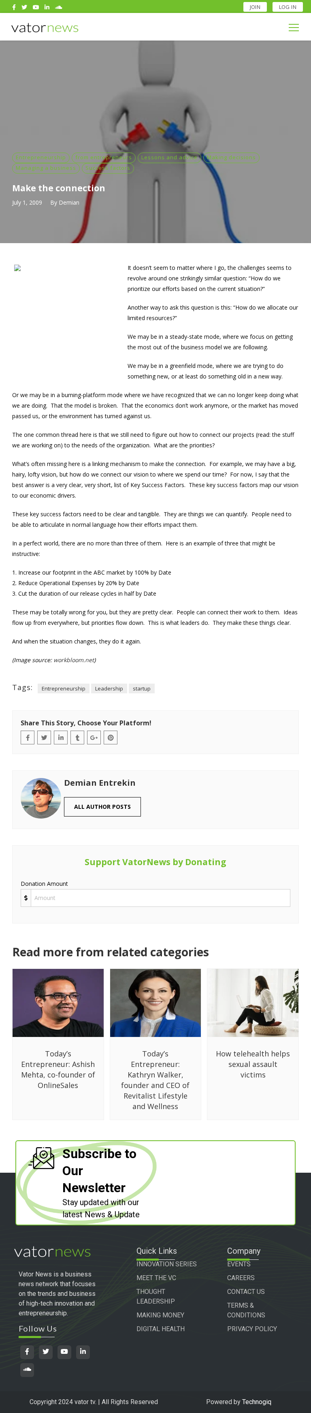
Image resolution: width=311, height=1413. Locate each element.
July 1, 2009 (27, 202)
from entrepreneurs (103, 157)
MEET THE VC (156, 1278)
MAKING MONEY (160, 1315)
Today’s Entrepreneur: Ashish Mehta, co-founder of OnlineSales (58, 1069)
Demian (69, 202)
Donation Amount (44, 883)
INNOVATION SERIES (166, 1264)
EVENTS (239, 1264)
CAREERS (241, 1278)
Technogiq (256, 1402)
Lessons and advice (169, 157)
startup (142, 688)
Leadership (109, 688)
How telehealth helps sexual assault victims (253, 1064)
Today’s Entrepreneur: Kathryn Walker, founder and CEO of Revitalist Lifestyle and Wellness (155, 1080)
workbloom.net (73, 660)
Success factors (107, 167)
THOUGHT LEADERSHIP (155, 1296)
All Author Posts (102, 806)
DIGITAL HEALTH (160, 1329)
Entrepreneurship (41, 157)
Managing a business (46, 167)
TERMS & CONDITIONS (246, 1310)
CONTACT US (246, 1291)
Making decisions (231, 157)
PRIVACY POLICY (252, 1329)
